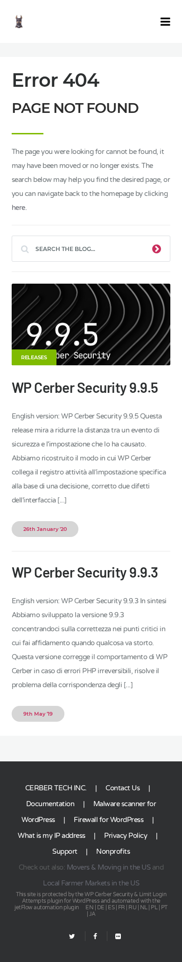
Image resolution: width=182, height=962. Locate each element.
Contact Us (122, 788)
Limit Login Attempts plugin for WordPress (94, 897)
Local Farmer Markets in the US (91, 883)
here (18, 207)
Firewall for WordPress (108, 820)
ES (111, 907)
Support (64, 851)
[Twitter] (72, 937)
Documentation (50, 804)
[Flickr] (114, 937)
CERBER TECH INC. (56, 788)
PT (164, 907)
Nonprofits (113, 851)
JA (92, 914)
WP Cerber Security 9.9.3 (85, 572)
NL (143, 907)
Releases (34, 357)
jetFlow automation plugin (46, 907)
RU (132, 907)
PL (154, 907)
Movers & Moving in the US (109, 867)
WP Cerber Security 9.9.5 (85, 387)
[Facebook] (95, 937)
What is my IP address (51, 835)
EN (89, 907)
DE (101, 907)
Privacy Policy (125, 835)
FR (121, 907)
